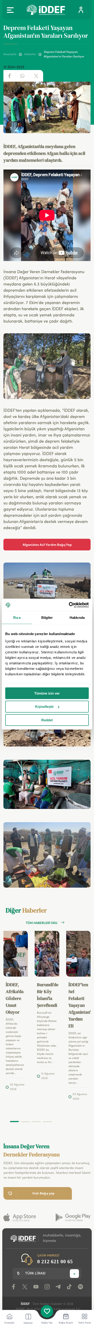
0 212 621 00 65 (55, 1261)
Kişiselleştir (44, 706)
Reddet (47, 720)
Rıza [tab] (16, 618)
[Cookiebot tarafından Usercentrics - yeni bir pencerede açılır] (69, 605)
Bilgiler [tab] (47, 618)
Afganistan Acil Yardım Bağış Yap (47, 544)
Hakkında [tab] (77, 618)
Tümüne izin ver (47, 693)
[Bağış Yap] (47, 1311)
